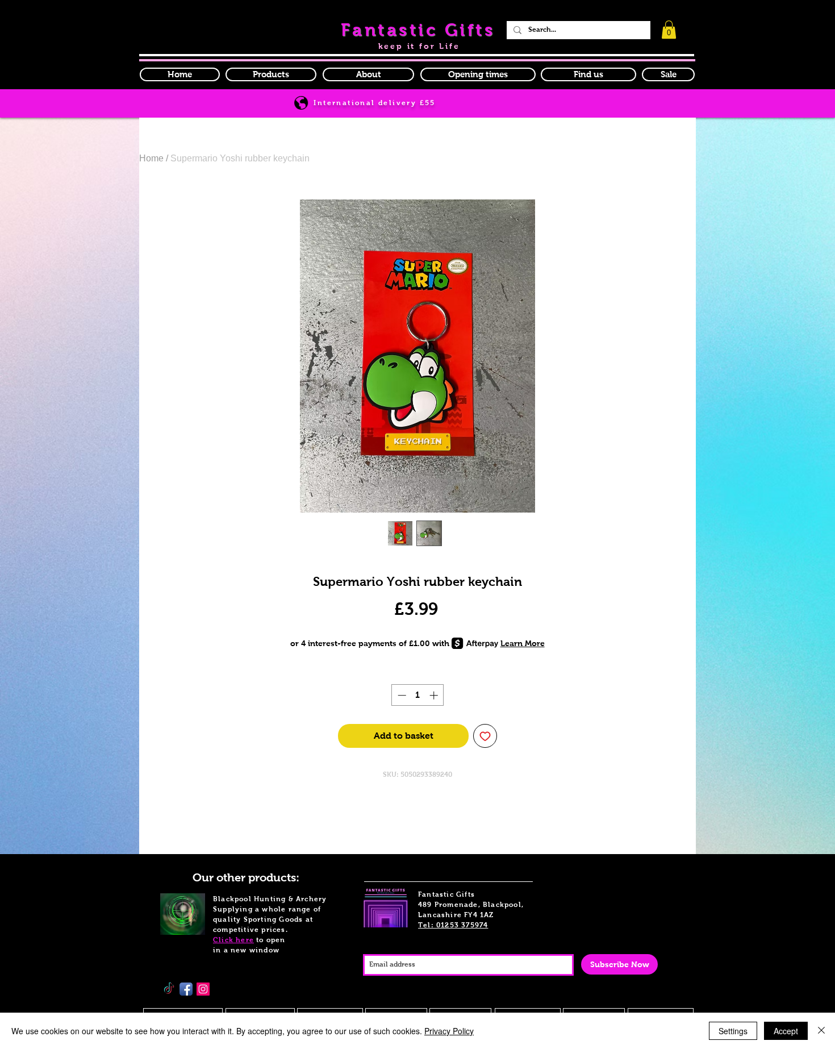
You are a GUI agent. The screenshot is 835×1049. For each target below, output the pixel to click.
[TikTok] (169, 989)
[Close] (821, 1031)
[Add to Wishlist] (485, 736)
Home (151, 158)
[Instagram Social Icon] (203, 989)
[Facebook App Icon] (186, 989)
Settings (733, 1030)
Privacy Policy (449, 1030)
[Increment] (434, 695)
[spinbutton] (417, 695)
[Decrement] (400, 695)
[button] (478, 74)
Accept (786, 1030)
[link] (669, 29)
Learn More (522, 643)
